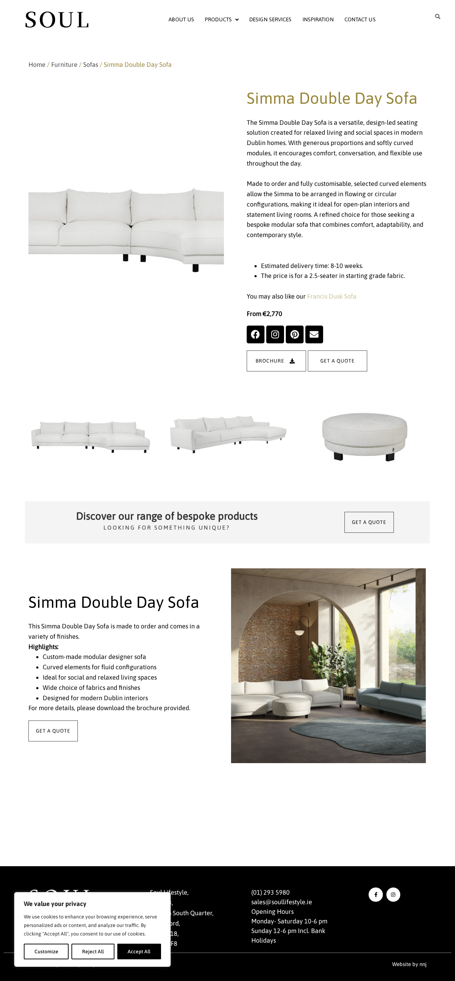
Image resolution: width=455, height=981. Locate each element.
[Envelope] (314, 334)
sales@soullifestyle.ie (281, 902)
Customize (46, 951)
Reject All (93, 951)
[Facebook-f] (375, 894)
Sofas (90, 64)
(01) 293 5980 (270, 892)
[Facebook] (255, 334)
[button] (438, 17)
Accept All (139, 951)
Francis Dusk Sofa (332, 296)
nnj (423, 964)
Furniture (64, 64)
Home (37, 64)
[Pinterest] (295, 334)
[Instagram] (275, 334)
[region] (92, 929)
